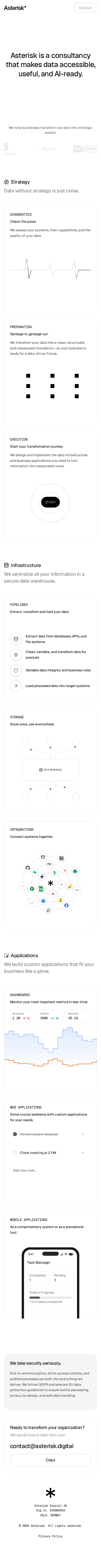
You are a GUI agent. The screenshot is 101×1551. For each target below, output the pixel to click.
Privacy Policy (50, 1536)
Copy (50, 1459)
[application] (50, 1048)
